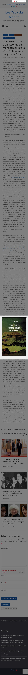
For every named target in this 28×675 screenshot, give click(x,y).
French (17, 1)
